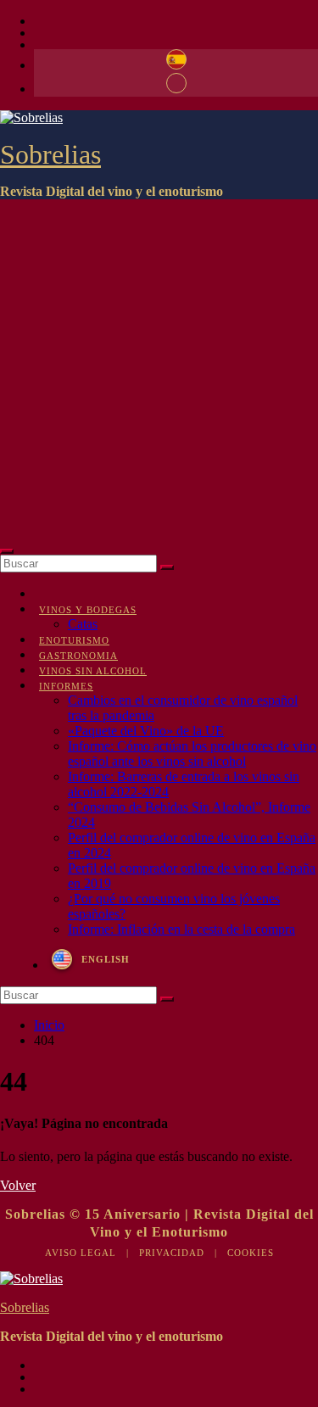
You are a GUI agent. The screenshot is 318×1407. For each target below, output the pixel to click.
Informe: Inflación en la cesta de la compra (181, 929)
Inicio (49, 1025)
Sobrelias (50, 154)
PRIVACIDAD (171, 1253)
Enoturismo (74, 640)
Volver (18, 1185)
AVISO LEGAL (80, 1253)
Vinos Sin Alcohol (93, 671)
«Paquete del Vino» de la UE (146, 730)
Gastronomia (78, 655)
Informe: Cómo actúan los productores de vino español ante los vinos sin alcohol (192, 753)
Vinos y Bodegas (88, 610)
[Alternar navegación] (7, 551)
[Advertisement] (159, 372)
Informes (66, 686)
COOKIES (250, 1253)
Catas (83, 624)
